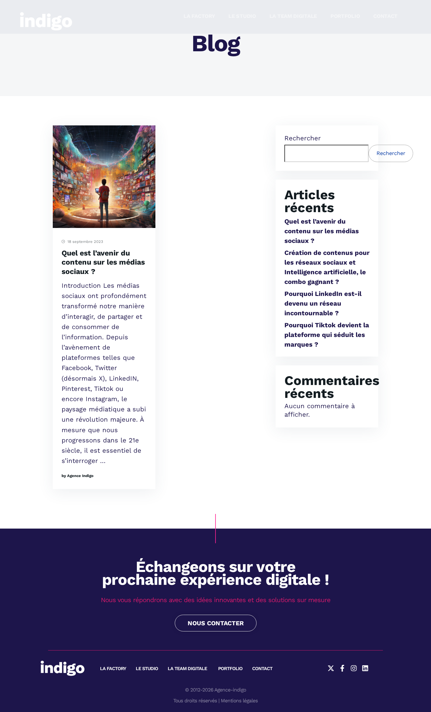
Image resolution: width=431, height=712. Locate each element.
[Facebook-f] (342, 668)
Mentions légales (239, 701)
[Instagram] (353, 668)
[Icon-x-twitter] (331, 668)
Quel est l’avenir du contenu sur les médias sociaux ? (103, 262)
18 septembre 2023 (84, 241)
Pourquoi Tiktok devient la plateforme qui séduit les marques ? (326, 334)
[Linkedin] (365, 668)
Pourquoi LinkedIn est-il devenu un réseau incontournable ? (323, 303)
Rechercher (302, 138)
